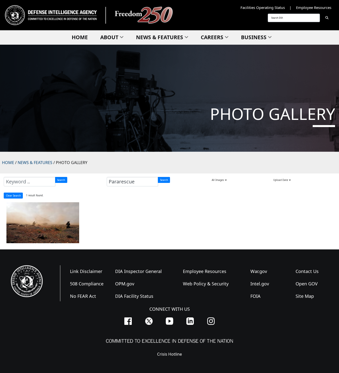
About (109, 37)
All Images (218, 180)
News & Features (159, 37)
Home (80, 37)
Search (61, 180)
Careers (212, 37)
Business (254, 37)
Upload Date (281, 180)
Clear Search (13, 195)
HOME (8, 162)
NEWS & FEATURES (35, 162)
